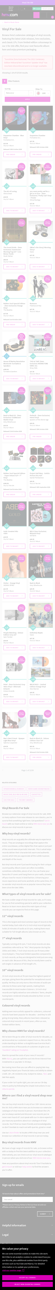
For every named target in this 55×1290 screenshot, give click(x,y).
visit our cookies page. (11, 1270)
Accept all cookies (27, 1278)
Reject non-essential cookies (27, 1284)
